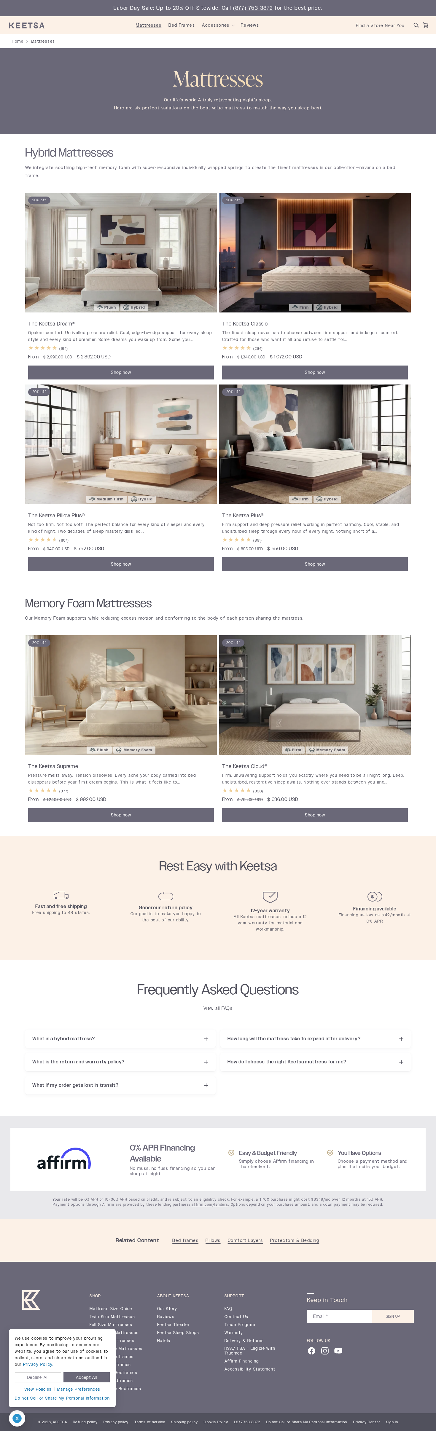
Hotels (164, 1340)
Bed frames (185, 1240)
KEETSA (60, 1422)
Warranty (234, 1332)
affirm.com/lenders (210, 1204)
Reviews (166, 1316)
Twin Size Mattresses (112, 1316)
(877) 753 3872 (253, 8)
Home (17, 41)
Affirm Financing (242, 1361)
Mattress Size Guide (111, 1308)
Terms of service (149, 1422)
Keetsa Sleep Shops (178, 1332)
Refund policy (85, 1422)
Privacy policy (116, 1422)
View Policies (38, 1389)
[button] (233, 25)
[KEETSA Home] (27, 25)
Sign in (392, 1422)
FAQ (229, 1308)
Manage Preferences (79, 1389)
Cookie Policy (216, 1422)
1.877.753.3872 (247, 1422)
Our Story (167, 1308)
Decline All (38, 1377)
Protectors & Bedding (294, 1240)
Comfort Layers (245, 1240)
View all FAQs (218, 1008)
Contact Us (237, 1316)
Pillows (213, 1240)
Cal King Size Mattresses (116, 1348)
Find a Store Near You (380, 25)
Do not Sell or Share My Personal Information (62, 1398)
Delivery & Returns (244, 1340)
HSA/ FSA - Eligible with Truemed (250, 1350)
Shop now (121, 372)
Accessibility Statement (250, 1369)
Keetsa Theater (173, 1324)
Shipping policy (184, 1422)
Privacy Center (367, 1422)
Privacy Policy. (38, 1364)
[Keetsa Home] (31, 1301)
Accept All (87, 1377)
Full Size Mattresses (111, 1324)
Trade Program (240, 1324)
